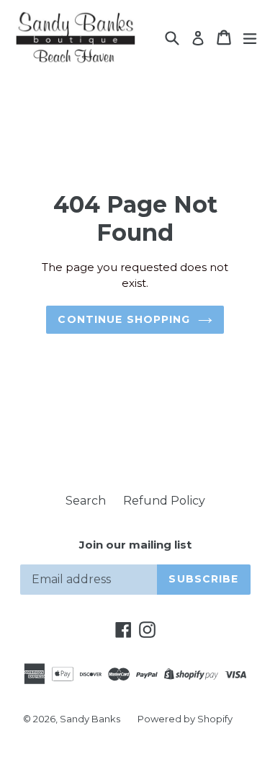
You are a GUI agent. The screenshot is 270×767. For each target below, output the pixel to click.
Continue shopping (124, 319)
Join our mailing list (135, 544)
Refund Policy (164, 500)
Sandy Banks (90, 718)
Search (86, 500)
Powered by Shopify (185, 718)
